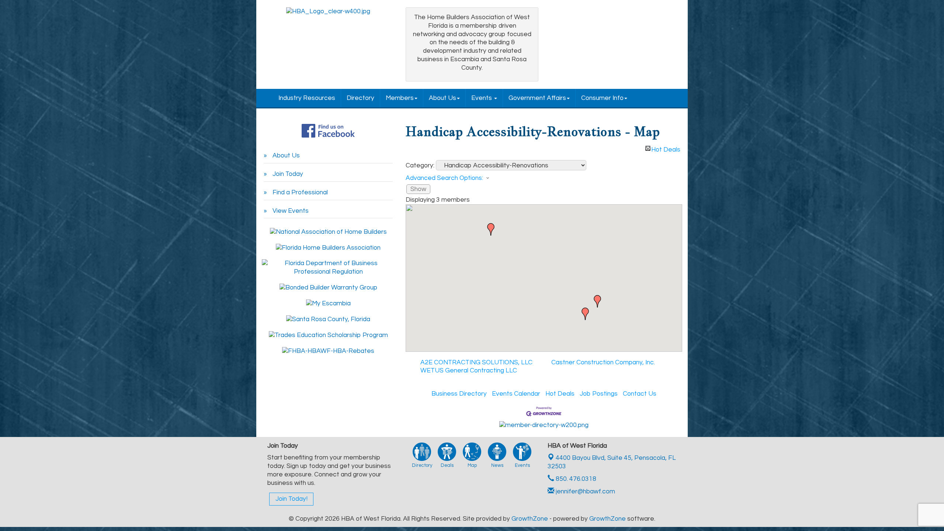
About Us (442, 98)
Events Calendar (516, 394)
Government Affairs (537, 98)
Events (482, 98)
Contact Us (639, 394)
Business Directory (459, 394)
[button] (490, 229)
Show (418, 189)
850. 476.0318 (575, 479)
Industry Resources (306, 98)
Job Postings (599, 394)
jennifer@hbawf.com (584, 491)
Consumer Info (602, 98)
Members (400, 98)
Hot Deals (665, 148)
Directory (360, 98)
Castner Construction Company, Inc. (603, 362)
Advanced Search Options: (444, 178)
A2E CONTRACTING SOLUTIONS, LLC (476, 362)
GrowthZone (529, 519)
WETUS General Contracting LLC (468, 370)
